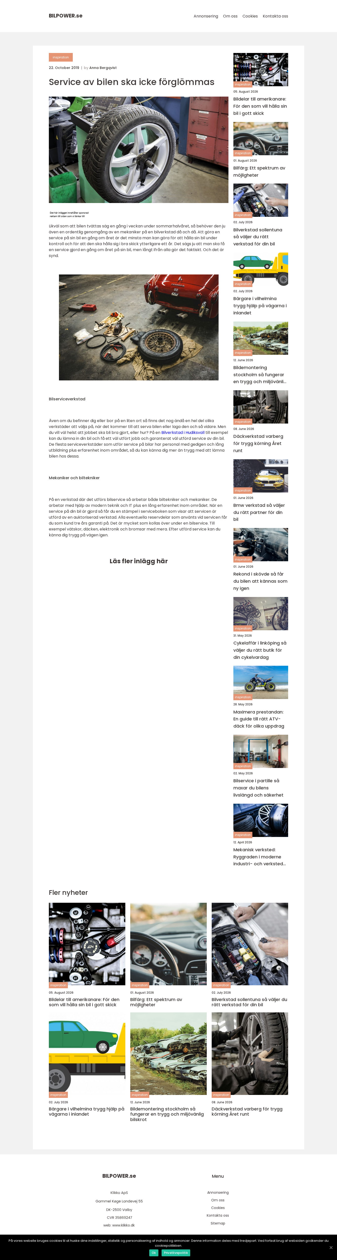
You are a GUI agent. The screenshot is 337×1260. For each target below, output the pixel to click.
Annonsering (206, 16)
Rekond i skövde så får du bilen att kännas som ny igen (260, 581)
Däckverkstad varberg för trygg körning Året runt (258, 443)
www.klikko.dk (123, 1225)
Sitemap (218, 1223)
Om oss (230, 16)
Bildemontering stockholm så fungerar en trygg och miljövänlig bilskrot (259, 374)
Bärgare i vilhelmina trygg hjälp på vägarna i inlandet (260, 305)
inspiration (61, 57)
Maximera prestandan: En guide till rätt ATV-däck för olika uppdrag (258, 719)
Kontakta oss (275, 16)
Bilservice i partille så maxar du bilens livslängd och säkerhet (258, 788)
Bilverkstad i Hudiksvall (183, 432)
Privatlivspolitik (176, 1253)
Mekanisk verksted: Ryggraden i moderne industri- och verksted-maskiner (259, 857)
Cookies (250, 16)
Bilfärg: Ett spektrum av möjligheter (259, 171)
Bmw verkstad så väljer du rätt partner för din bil (259, 512)
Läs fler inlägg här (139, 561)
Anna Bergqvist (103, 67)
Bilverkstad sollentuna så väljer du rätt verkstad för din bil (257, 237)
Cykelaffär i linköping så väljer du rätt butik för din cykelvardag (259, 650)
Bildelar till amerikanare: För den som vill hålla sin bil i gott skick (260, 106)
